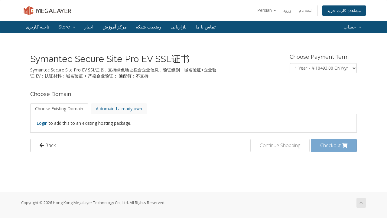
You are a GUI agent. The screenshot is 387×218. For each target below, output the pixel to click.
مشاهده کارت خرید (344, 10)
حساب (350, 27)
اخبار (88, 27)
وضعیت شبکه (148, 27)
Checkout (331, 145)
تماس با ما (206, 27)
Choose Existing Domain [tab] (59, 108)
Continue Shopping (280, 145)
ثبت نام (305, 10)
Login (42, 123)
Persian (265, 10)
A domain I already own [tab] (119, 108)
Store (65, 27)
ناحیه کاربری (37, 27)
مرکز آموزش (114, 27)
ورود (287, 10)
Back (50, 145)
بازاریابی (179, 27)
